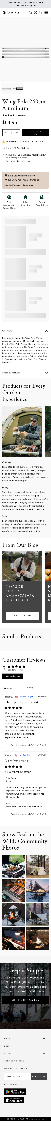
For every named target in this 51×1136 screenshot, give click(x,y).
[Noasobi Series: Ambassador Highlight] (22, 566)
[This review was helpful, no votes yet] (38, 745)
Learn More (28, 185)
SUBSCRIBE (39, 1076)
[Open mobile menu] (46, 12)
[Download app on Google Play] (15, 1091)
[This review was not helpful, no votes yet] (43, 745)
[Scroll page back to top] (42, 1129)
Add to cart (35, 133)
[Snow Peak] (11, 12)
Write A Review (13, 676)
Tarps (41, 359)
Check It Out (22, 616)
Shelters (6, 362)
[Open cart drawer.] (40, 12)
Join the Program (12, 185)
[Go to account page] (35, 12)
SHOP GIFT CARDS (25, 1000)
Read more (22, 737)
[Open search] (31, 12)
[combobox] (37, 687)
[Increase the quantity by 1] (16, 133)
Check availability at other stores (18, 161)
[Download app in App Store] (14, 1100)
